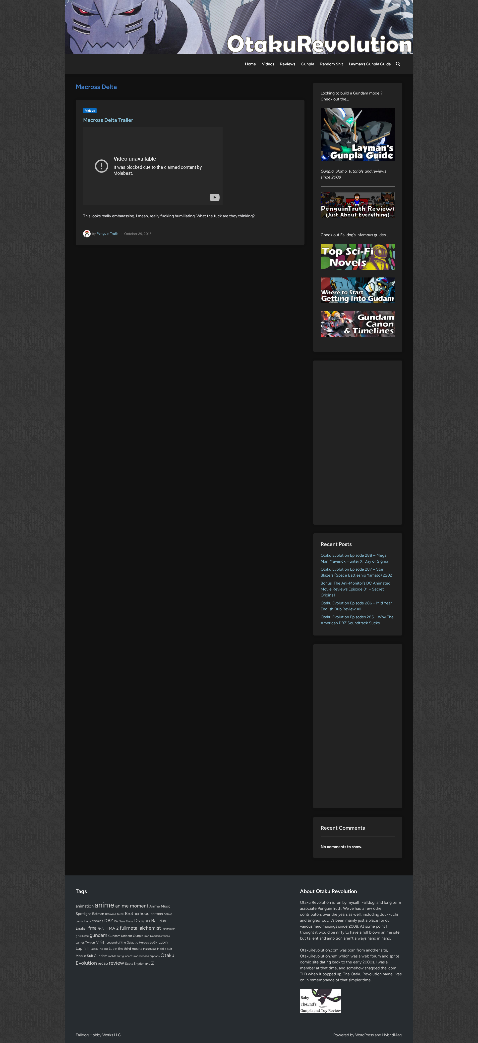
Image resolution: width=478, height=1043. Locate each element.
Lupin (163, 942)
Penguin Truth (107, 233)
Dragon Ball (146, 920)
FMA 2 (113, 928)
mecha (137, 949)
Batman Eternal (114, 914)
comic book (83, 921)
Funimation (168, 928)
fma (92, 928)
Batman (98, 913)
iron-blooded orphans (157, 936)
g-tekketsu (82, 936)
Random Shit (331, 64)
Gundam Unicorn (120, 936)
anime (104, 905)
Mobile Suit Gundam (91, 956)
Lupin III (83, 948)
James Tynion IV (87, 942)
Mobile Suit (164, 949)
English (81, 928)
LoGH (154, 942)
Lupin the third (120, 949)
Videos (268, 64)
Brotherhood (137, 913)
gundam (98, 935)
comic (168, 914)
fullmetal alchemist (140, 928)
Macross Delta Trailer (108, 120)
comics (97, 921)
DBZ (108, 920)
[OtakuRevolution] (239, 26)
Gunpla (307, 64)
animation (85, 906)
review (116, 963)
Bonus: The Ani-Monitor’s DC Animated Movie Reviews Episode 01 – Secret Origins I (355, 589)
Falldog (367, 902)
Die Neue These (123, 921)
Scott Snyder (134, 963)
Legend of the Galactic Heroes (128, 942)
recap (103, 963)
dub (163, 921)
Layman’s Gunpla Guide (370, 64)
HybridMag (392, 1035)
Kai (103, 942)
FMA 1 (102, 928)
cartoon (157, 913)
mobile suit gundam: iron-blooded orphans (134, 956)
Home (250, 64)
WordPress (364, 1035)
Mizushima (149, 949)
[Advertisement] (358, 442)
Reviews (287, 64)
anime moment (131, 906)
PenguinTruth (329, 908)
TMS (147, 963)
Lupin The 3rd (99, 949)
